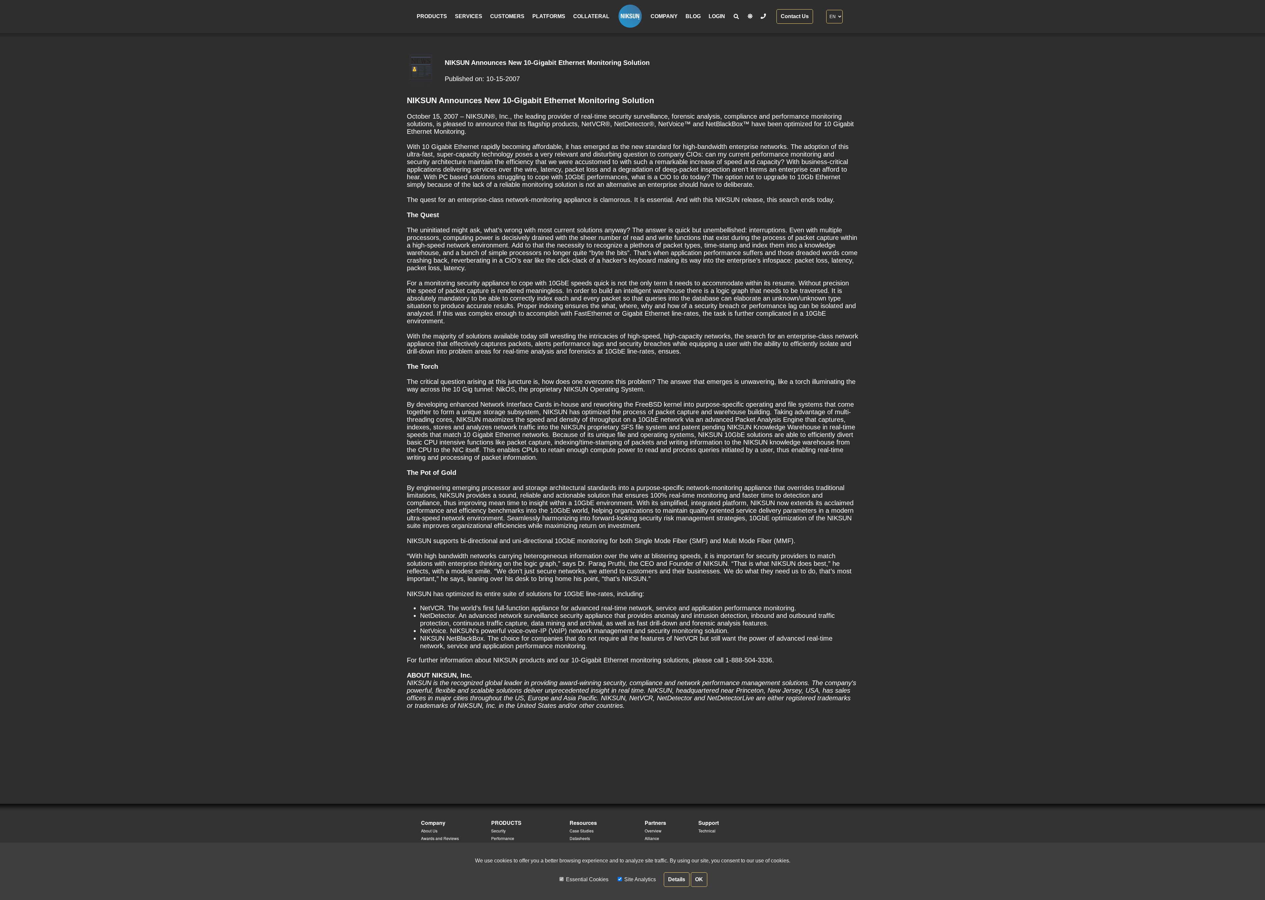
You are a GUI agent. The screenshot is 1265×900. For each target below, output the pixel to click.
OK (699, 879)
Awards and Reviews (440, 838)
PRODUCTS (432, 16)
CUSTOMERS (507, 16)
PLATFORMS (548, 16)
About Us (429, 830)
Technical (707, 830)
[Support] (763, 16)
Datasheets (580, 838)
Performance (502, 838)
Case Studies (582, 830)
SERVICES (468, 16)
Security (498, 830)
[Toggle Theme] (750, 16)
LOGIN (717, 16)
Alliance (652, 838)
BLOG (693, 16)
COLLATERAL (591, 16)
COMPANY (664, 16)
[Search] (736, 17)
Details (676, 879)
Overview (653, 830)
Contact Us (795, 16)
